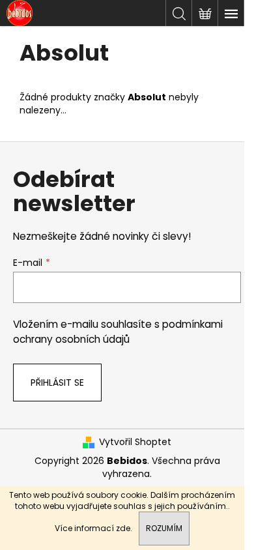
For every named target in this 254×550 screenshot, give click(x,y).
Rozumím (164, 528)
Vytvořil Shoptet (135, 442)
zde (123, 528)
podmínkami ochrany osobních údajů (118, 331)
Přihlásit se (57, 382)
